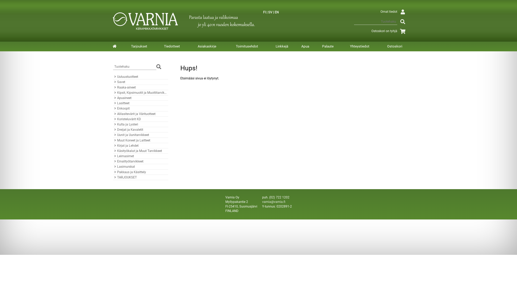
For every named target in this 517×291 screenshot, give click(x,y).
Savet (121, 82)
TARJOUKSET (127, 177)
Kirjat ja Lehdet (128, 146)
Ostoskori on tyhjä (384, 31)
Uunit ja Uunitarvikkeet (133, 135)
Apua (305, 46)
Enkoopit (123, 108)
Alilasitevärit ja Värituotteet (136, 114)
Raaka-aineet (126, 87)
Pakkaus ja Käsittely (131, 172)
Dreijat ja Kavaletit (130, 130)
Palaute (328, 46)
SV (270, 12)
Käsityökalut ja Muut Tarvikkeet (139, 151)
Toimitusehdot (247, 46)
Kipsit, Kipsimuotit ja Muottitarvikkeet (142, 93)
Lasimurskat (126, 167)
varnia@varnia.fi (273, 202)
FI (264, 12)
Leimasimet (125, 156)
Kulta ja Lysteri (127, 124)
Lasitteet (123, 103)
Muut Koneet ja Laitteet (133, 140)
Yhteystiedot (359, 46)
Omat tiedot (388, 12)
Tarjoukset (139, 46)
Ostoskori (394, 46)
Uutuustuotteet (127, 77)
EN (277, 12)
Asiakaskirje (207, 46)
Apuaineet (124, 98)
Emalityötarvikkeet (130, 161)
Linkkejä (282, 46)
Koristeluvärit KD (129, 119)
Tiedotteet (172, 46)
